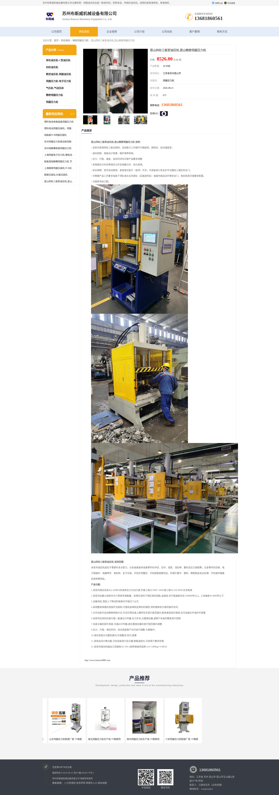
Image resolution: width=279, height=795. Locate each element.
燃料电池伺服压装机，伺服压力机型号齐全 (59, 128)
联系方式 (222, 31)
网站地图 (102, 783)
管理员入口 (91, 783)
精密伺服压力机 (80, 40)
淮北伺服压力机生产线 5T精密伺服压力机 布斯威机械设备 (72, 739)
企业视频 (112, 31)
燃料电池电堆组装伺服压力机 (59, 122)
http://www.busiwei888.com (97, 660)
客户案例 (194, 31)
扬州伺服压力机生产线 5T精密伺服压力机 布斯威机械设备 (111, 739)
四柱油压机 (52, 67)
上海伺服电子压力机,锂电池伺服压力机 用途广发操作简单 (59, 155)
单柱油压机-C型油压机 (58, 60)
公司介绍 (139, 31)
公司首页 (56, 31)
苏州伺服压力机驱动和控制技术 (59, 141)
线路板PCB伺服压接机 (55, 135)
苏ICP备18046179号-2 (84, 773)
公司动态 (167, 31)
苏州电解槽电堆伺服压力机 (57, 148)
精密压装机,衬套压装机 (55, 175)
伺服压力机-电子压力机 (58, 81)
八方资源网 (70, 783)
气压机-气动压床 (55, 88)
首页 (56, 40)
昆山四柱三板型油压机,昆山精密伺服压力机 (59, 181)
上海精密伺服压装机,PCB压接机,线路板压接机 (59, 168)
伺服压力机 (52, 102)
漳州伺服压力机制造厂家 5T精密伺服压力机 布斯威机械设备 (190, 739)
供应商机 (84, 31)
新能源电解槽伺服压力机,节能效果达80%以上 (59, 161)
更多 (72, 114)
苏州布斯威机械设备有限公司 (66, 778)
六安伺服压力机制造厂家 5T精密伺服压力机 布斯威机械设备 (151, 739)
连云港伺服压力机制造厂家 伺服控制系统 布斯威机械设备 (227, 739)
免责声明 (80, 783)
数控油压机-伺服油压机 (58, 74)
